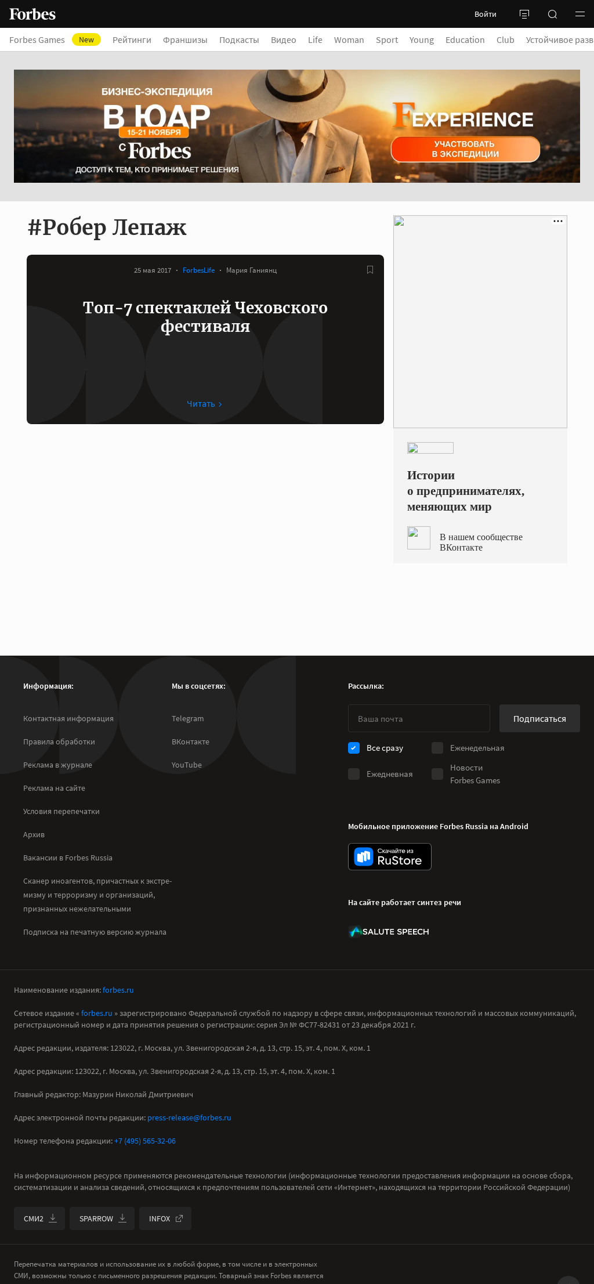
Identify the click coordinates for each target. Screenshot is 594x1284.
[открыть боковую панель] (524, 14)
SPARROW (96, 1218)
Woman (349, 39)
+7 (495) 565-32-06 (145, 1140)
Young (422, 39)
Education (465, 39)
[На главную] (32, 14)
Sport (387, 39)
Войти (486, 14)
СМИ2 (34, 1218)
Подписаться (539, 718)
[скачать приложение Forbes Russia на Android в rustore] (390, 856)
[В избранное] (370, 270)
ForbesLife (199, 270)
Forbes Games (51, 39)
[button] (580, 14)
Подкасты (239, 39)
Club (506, 39)
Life (315, 39)
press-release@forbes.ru (189, 1117)
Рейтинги (132, 39)
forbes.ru (118, 990)
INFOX (159, 1218)
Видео (283, 39)
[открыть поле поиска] (552, 14)
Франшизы (185, 39)
